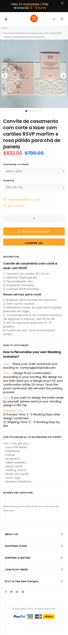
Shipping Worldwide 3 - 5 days (24, 199)
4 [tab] (33, 111)
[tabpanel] (34, 74)
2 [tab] (28, 111)
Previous (5, 76)
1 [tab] (26, 111)
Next (63, 76)
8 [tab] (42, 111)
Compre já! (34, 243)
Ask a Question (16, 206)
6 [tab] (37, 111)
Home (4, 28)
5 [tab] (35, 111)
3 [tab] (30, 111)
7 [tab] (39, 111)
